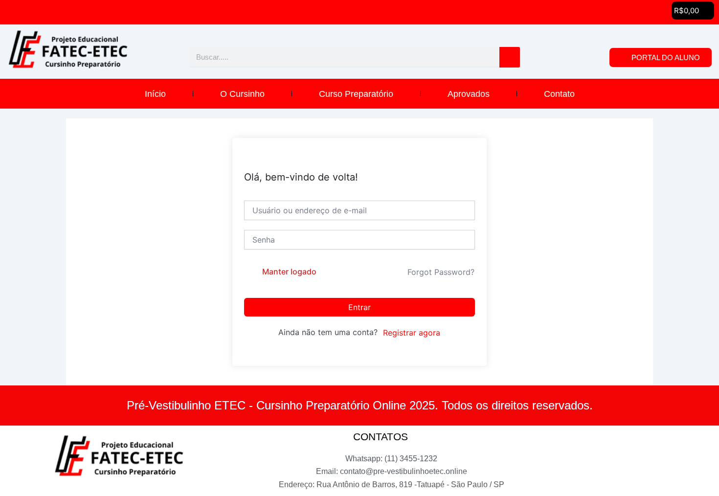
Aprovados (469, 94)
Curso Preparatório (356, 94)
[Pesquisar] (509, 57)
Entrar (359, 307)
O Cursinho (242, 94)
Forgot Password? (440, 272)
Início (155, 94)
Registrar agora (411, 333)
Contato (559, 94)
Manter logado (289, 271)
